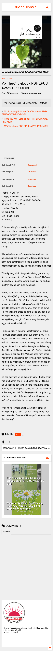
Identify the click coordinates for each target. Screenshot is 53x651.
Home (3, 78)
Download (32, 165)
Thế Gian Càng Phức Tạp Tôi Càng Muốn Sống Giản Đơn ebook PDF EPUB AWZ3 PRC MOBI (25, 506)
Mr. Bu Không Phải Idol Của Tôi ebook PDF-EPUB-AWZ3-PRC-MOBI (24, 113)
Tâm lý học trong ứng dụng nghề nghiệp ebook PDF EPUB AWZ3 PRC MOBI (25, 481)
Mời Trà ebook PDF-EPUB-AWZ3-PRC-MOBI (26, 126)
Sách (10, 78)
